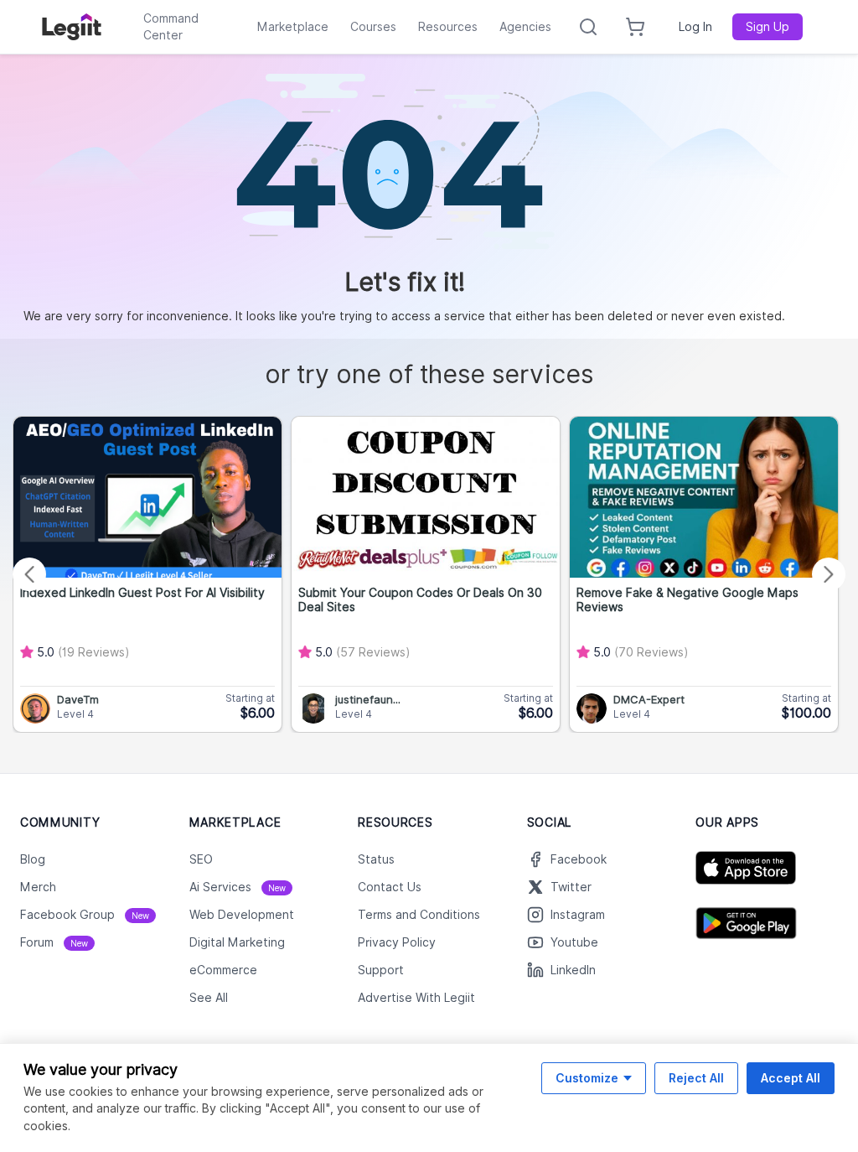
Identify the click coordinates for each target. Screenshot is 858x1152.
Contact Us (389, 887)
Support (381, 970)
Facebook (578, 859)
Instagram (577, 914)
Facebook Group (84, 914)
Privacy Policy (397, 942)
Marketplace (292, 27)
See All (208, 997)
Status (376, 859)
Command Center (171, 27)
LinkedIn (573, 970)
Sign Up (767, 27)
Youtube (574, 942)
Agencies (525, 27)
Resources (448, 27)
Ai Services (237, 887)
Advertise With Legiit (416, 997)
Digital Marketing (237, 942)
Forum (54, 942)
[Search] (588, 27)
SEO (201, 859)
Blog (32, 859)
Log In (695, 27)
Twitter (571, 887)
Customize (587, 1078)
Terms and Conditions (419, 914)
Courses (373, 27)
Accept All (790, 1078)
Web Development (241, 914)
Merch (38, 887)
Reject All (696, 1078)
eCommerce (223, 970)
